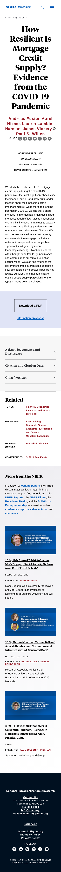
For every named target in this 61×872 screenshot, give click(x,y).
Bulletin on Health (16, 501)
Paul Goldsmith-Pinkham (35, 750)
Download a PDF (30, 305)
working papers (30, 485)
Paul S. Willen (30, 134)
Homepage (30, 824)
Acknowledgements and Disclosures (22, 351)
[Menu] (52, 7)
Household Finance (37, 443)
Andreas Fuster (24, 118)
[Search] (42, 7)
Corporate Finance (36, 425)
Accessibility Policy (30, 831)
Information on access (30, 318)
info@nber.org (30, 810)
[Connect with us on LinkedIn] (21, 849)
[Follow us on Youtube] (47, 849)
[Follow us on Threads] (34, 849)
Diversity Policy (30, 834)
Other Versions (16, 377)
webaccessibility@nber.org (30, 813)
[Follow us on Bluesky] (27, 849)
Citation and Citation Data (24, 365)
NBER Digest (38, 497)
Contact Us (30, 797)
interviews (11, 513)
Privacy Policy (30, 838)
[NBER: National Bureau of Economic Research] (19, 7)
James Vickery (37, 128)
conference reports (17, 509)
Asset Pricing (33, 421)
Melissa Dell (29, 661)
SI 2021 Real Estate (36, 457)
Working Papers (17, 17)
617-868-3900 (30, 807)
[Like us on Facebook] (40, 849)
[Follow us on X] (14, 849)
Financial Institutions (38, 410)
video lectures (38, 509)
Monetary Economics (37, 436)
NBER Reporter (14, 497)
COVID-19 (31, 414)
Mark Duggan (28, 580)
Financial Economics (37, 406)
